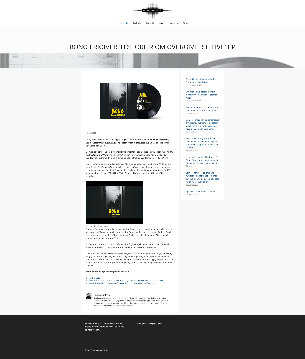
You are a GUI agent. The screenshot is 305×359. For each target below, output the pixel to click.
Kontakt (186, 23)
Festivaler (137, 23)
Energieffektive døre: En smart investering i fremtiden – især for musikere (201, 95)
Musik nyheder (122, 23)
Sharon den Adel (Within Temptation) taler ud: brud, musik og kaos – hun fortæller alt (122, 283)
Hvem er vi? (173, 23)
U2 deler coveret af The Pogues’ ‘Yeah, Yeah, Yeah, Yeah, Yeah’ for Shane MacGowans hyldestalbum (202, 160)
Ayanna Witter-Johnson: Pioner (201, 191)
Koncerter (150, 23)
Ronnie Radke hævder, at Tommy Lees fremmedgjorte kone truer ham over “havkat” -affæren (126, 281)
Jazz (161, 23)
